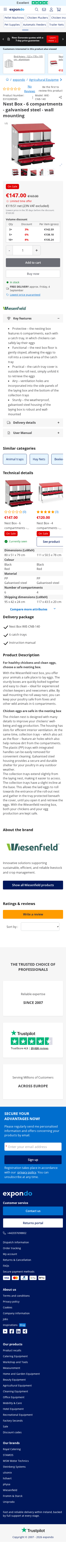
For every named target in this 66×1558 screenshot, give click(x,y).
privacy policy (26, 1172)
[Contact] (44, 9)
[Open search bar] (36, 9)
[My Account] (51, 9)
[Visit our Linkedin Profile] (18, 1332)
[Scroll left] (3, 39)
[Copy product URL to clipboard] (60, 97)
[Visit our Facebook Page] (12, 1332)
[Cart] (58, 9)
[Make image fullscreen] (60, 164)
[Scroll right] (62, 39)
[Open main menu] (5, 9)
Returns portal (33, 1223)
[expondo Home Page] (7, 80)
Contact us (33, 1211)
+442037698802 (16, 1233)
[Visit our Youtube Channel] (5, 1332)
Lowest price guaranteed (25, 294)
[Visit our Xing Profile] (25, 1332)
